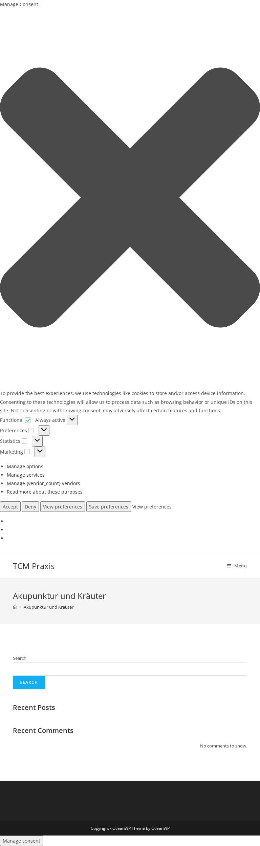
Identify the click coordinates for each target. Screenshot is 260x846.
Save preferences (108, 506)
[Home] (15, 607)
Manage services (26, 475)
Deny (30, 506)
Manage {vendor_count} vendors (43, 483)
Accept (10, 506)
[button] (130, 198)
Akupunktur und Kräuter (48, 607)
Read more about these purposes (45, 492)
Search (19, 658)
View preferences (62, 506)
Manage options (25, 466)
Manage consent (21, 841)
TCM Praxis (34, 565)
